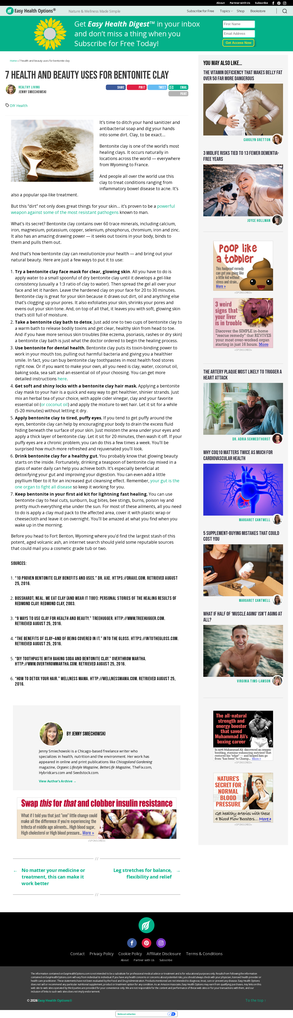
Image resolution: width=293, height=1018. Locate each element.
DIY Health (18, 105)
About (220, 3)
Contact (77, 953)
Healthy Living (29, 87)
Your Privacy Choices (153, 1014)
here (62, 379)
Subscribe (261, 3)
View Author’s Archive (57, 781)
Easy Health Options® (55, 1000)
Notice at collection (127, 1014)
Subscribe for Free (200, 11)
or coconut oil (54, 404)
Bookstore (257, 11)
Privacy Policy (101, 953)
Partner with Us (240, 3)
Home (13, 60)
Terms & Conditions (204, 953)
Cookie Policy (130, 953)
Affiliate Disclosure (164, 953)
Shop (240, 11)
